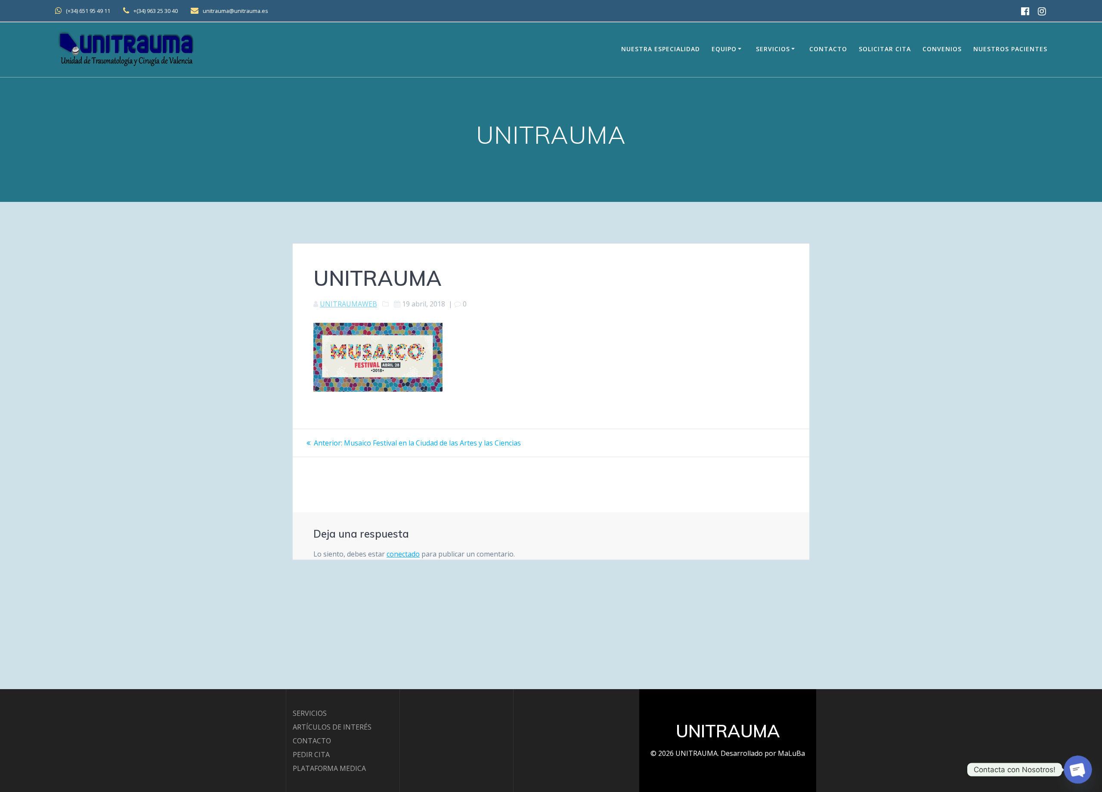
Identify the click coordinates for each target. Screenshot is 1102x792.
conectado (403, 554)
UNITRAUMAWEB (348, 304)
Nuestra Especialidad (660, 49)
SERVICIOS (310, 713)
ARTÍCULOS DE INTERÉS (332, 727)
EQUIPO (724, 49)
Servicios (773, 49)
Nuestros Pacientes (1010, 49)
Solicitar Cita (885, 49)
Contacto (828, 49)
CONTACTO (312, 741)
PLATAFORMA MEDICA (329, 768)
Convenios (942, 49)
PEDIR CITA (311, 754)
